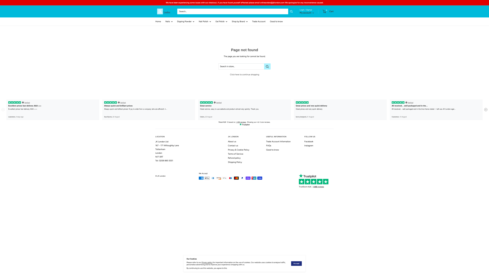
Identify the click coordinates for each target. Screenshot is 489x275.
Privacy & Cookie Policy (238, 150)
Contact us (233, 145)
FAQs (268, 145)
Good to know (276, 21)
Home (158, 21)
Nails (167, 21)
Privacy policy (207, 262)
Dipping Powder (184, 21)
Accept (296, 263)
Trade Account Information (278, 141)
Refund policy (234, 158)
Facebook (308, 141)
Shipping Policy (235, 162)
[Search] (291, 11)
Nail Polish (203, 21)
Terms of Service (235, 154)
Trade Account (259, 21)
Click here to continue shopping (244, 74)
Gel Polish (220, 21)
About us (232, 141)
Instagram (308, 145)
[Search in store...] (267, 66)
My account (306, 12)
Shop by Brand (238, 21)
